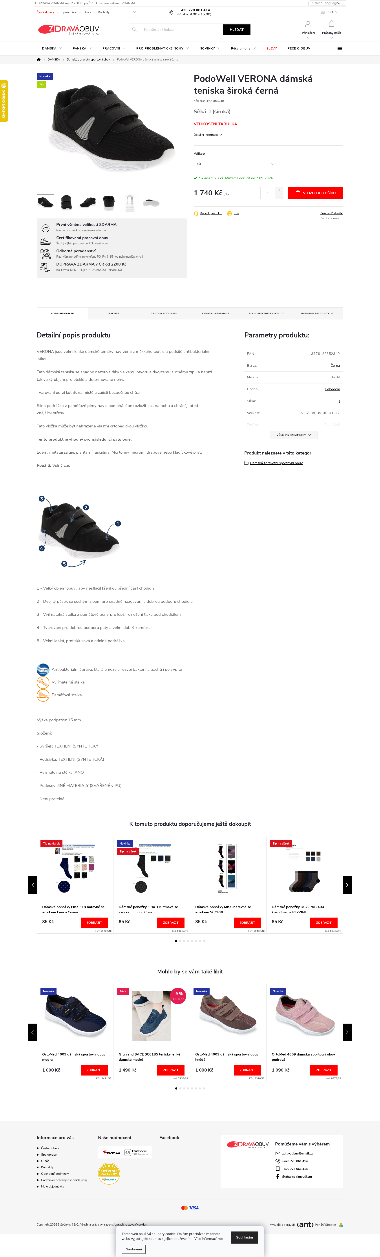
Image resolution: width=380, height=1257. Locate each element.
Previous (32, 885)
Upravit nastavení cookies (130, 1225)
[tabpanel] (75, 885)
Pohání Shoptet (326, 1225)
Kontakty (104, 12)
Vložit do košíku (319, 193)
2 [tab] (180, 941)
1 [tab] (176, 941)
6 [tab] (196, 941)
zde (220, 1238)
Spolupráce (69, 12)
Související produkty (264, 313)
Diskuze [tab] (113, 313)
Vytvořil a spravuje (282, 1225)
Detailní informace (206, 135)
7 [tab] (200, 941)
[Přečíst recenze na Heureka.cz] (109, 1174)
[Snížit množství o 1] (279, 196)
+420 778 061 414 (295, 1161)
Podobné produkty (315, 313)
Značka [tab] (164, 313)
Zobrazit (94, 923)
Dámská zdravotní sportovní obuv (276, 463)
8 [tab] (204, 941)
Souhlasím (244, 1237)
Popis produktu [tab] (62, 313)
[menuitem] (52, 48)
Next (347, 885)
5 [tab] (192, 941)
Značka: (331, 213)
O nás (87, 12)
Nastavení (134, 1249)
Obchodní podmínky (55, 1174)
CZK (330, 12)
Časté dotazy (45, 12)
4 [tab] (188, 941)
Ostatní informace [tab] (215, 313)
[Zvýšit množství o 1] (279, 190)
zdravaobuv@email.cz (297, 1153)
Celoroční (332, 389)
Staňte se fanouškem (297, 1177)
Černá (335, 365)
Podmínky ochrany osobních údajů (64, 1180)
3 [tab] (184, 941)
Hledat (237, 29)
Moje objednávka (52, 1186)
